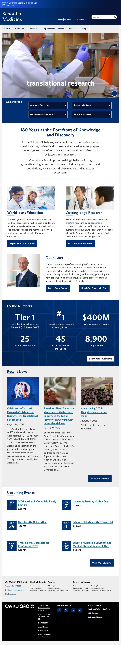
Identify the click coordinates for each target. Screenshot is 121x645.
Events (72, 29)
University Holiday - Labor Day (91, 501)
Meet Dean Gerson (58, 288)
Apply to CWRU (94, 609)
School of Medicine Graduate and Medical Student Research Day (92, 544)
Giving (83, 29)
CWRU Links (94, 605)
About (7, 29)
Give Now (106, 609)
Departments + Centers (53, 29)
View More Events (101, 562)
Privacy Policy (43, 630)
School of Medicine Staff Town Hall (93, 522)
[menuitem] (7, 29)
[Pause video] (114, 94)
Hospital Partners (82, 114)
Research (33, 29)
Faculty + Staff (70, 19)
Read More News (100, 478)
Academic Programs (39, 105)
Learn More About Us (100, 358)
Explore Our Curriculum (22, 243)
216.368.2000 (16, 586)
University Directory (95, 617)
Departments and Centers (42, 114)
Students (80, 19)
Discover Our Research (80, 243)
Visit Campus (93, 613)
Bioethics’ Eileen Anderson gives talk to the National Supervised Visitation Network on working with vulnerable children (59, 416)
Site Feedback (10, 594)
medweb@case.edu (17, 590)
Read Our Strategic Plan (94, 288)
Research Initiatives (83, 105)
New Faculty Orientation (32, 522)
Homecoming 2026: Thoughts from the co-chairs (94, 412)
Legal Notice (43, 627)
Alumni (60, 19)
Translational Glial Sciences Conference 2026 (33, 544)
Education (19, 29)
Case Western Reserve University (44, 607)
